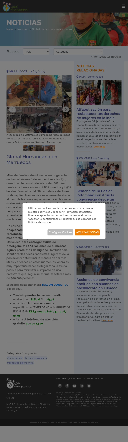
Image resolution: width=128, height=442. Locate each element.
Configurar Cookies (60, 232)
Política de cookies (39, 222)
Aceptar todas (87, 232)
